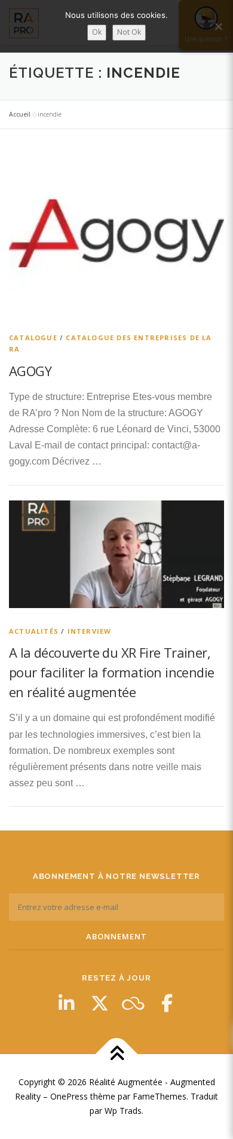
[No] (218, 26)
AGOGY (30, 371)
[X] (100, 1003)
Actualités (34, 631)
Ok (97, 32)
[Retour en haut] (117, 1054)
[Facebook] (167, 1003)
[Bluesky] (133, 1003)
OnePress (69, 1096)
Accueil (19, 114)
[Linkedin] (66, 1003)
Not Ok (129, 32)
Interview (90, 631)
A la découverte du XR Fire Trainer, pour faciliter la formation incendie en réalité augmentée (111, 672)
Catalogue (33, 337)
